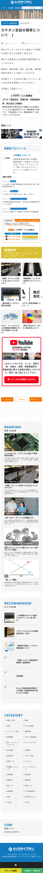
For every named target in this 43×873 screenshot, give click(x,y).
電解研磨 (13, 181)
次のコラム (8, 399)
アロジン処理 (29, 756)
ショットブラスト (30, 742)
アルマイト (28, 761)
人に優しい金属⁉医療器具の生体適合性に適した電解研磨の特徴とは (21, 185)
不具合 (9, 802)
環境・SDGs (14, 191)
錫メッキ (10, 785)
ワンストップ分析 (13, 731)
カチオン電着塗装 (10, 23)
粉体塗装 (28, 774)
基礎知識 (28, 731)
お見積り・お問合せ (32, 870)
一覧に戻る (21, 399)
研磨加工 (10, 780)
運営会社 (18, 8)
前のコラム (34, 399)
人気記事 (11, 8)
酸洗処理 (10, 756)
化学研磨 (10, 750)
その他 (27, 802)
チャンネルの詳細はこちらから (23, 379)
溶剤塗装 (10, 774)
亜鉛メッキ (10, 761)
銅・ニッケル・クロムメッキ (18, 199)
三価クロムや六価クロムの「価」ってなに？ (19, 194)
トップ (3, 8)
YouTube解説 (29, 726)
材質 (8, 797)
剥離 (26, 720)
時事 (8, 726)
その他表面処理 (30, 791)
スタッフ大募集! (10, 870)
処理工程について (30, 797)
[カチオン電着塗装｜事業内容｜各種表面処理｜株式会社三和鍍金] (21, 105)
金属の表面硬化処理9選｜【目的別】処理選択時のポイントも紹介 (21, 203)
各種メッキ (28, 785)
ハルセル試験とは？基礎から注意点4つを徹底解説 (21, 212)
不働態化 (28, 750)
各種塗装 (10, 791)
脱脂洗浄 (28, 780)
